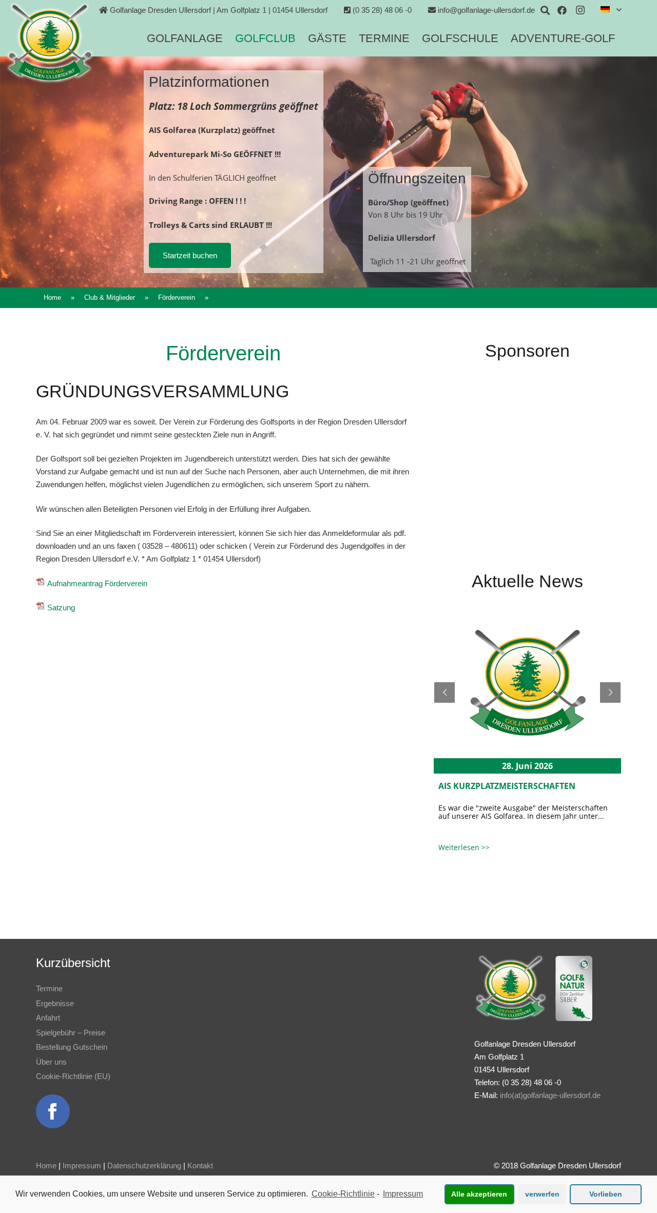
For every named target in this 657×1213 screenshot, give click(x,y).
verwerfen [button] (542, 1194)
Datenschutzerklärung (144, 1165)
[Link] (49, 43)
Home (46, 1165)
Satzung (60, 607)
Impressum (82, 1165)
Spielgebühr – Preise (70, 1032)
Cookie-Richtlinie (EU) (73, 1076)
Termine (49, 988)
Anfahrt (48, 1017)
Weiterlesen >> (464, 847)
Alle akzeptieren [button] (479, 1194)
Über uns (51, 1061)
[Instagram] (580, 10)
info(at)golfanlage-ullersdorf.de (550, 1095)
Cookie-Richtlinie (343, 1193)
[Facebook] (562, 10)
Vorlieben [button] (605, 1194)
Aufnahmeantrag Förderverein (97, 583)
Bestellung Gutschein (71, 1047)
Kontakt (200, 1165)
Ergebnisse (55, 1003)
